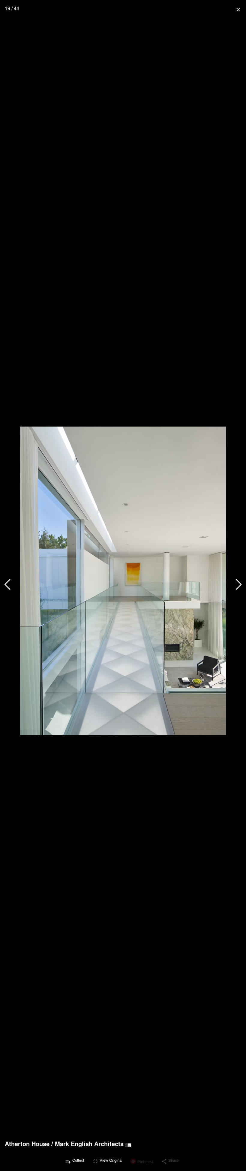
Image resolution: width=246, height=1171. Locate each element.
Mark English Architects (89, 1143)
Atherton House (27, 1143)
